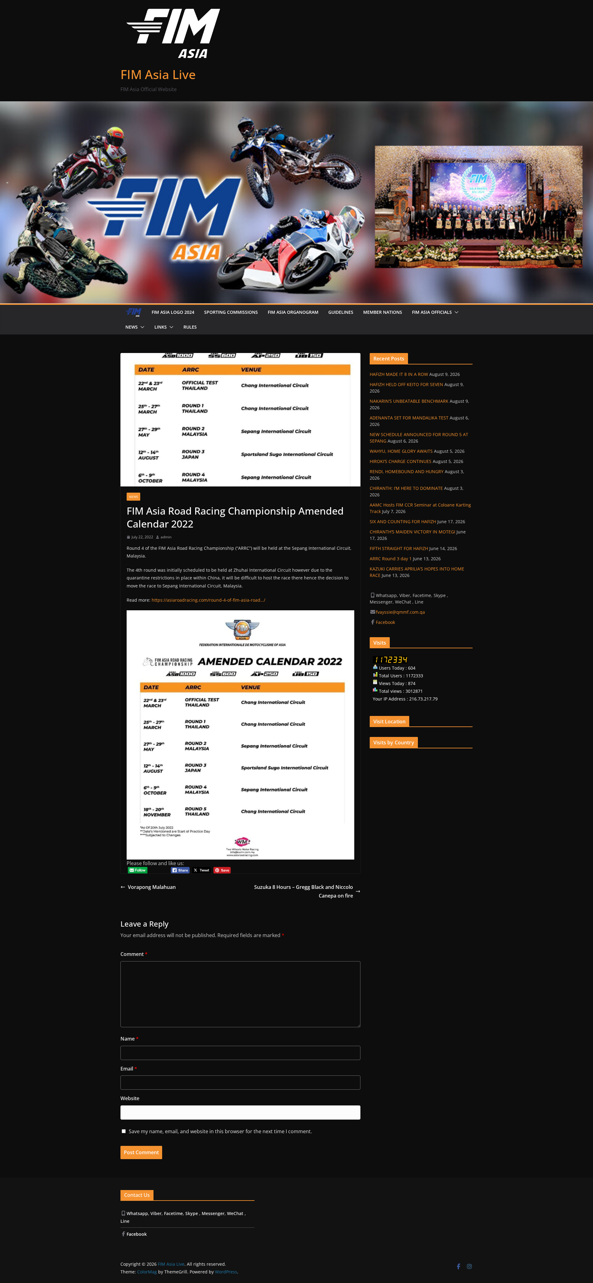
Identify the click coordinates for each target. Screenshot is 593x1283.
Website (129, 1098)
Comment (134, 954)
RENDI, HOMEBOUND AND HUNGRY (407, 471)
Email (128, 1068)
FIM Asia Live (158, 74)
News (131, 327)
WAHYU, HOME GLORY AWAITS (401, 451)
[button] (455, 312)
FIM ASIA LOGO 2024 (173, 312)
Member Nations (382, 312)
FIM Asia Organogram (293, 312)
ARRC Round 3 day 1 (391, 559)
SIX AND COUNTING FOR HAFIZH (403, 521)
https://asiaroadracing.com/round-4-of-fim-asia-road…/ (208, 600)
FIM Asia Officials (432, 312)
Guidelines (340, 312)
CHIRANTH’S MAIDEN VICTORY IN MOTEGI (412, 532)
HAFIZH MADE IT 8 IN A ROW (399, 374)
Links (160, 327)
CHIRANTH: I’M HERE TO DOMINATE (406, 488)
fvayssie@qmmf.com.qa (400, 612)
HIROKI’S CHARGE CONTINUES (400, 461)
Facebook (386, 622)
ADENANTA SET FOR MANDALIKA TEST (409, 418)
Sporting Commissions (231, 312)
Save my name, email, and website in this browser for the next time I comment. (220, 1131)
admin (166, 537)
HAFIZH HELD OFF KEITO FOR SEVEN (406, 384)
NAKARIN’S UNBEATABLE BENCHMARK (409, 401)
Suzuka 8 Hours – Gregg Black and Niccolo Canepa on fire (303, 891)
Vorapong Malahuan (152, 887)
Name (129, 1038)
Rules (190, 327)
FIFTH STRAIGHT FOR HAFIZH (399, 548)
